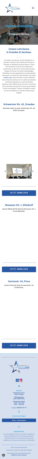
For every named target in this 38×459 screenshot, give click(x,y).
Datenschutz (9, 450)
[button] (3, 455)
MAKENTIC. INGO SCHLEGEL (19, 455)
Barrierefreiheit (28, 450)
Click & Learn (8, 77)
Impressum (17, 450)
